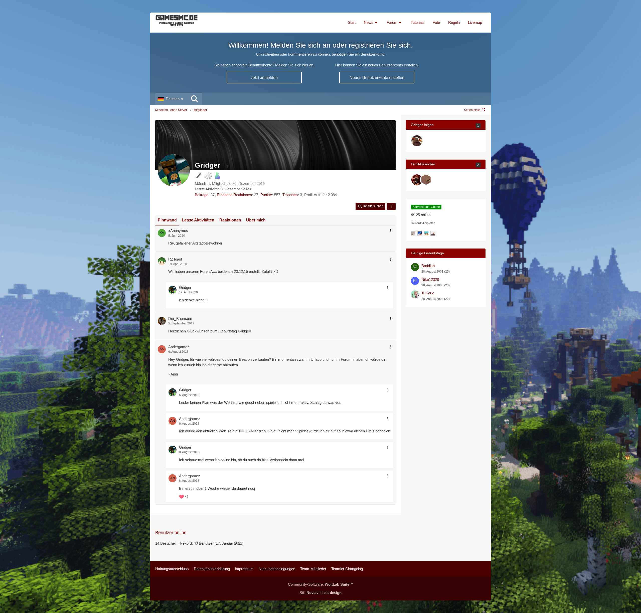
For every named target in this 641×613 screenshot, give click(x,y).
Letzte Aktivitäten (198, 220)
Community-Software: (320, 584)
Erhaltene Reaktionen (234, 195)
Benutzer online (171, 532)
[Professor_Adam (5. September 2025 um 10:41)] (426, 180)
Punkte (266, 195)
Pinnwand (167, 220)
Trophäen (290, 195)
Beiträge (201, 195)
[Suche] (194, 99)
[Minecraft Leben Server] (176, 23)
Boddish (428, 266)
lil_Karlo (427, 293)
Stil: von (320, 592)
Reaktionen (230, 220)
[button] (171, 99)
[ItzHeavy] (417, 141)
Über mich (256, 220)
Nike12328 (430, 279)
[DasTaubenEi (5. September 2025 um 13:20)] (417, 180)
